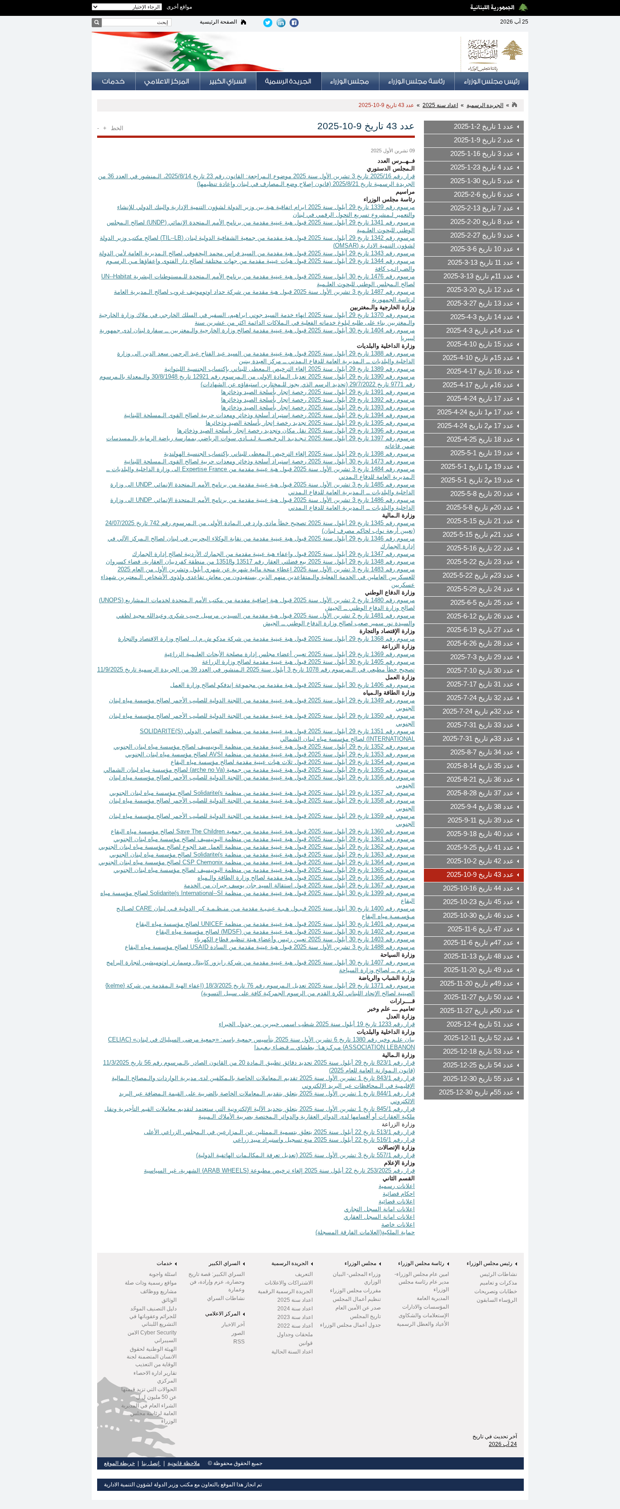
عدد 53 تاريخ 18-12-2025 (478, 1051)
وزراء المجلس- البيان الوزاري (357, 1278)
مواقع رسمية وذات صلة (151, 1283)
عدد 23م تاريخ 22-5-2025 (478, 575)
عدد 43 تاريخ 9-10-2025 (386, 105)
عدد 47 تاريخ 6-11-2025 (481, 929)
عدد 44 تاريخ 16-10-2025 (478, 888)
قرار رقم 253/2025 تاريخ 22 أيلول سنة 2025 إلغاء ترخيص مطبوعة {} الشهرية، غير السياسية (279, 1170)
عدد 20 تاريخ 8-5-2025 (482, 493)
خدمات (164, 1263)
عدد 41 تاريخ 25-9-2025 (480, 847)
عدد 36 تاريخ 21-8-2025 (480, 779)
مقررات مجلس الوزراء (355, 1290)
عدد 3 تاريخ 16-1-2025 (482, 153)
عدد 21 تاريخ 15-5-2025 (480, 521)
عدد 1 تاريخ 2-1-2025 (484, 126)
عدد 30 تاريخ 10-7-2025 (480, 670)
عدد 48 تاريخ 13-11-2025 (479, 956)
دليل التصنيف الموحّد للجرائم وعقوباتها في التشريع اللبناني (153, 1316)
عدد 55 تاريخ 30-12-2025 (478, 1078)
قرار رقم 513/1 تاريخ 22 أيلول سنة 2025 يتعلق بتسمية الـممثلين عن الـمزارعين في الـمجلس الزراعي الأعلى (279, 1132)
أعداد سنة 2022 (295, 1326)
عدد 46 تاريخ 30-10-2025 (478, 915)
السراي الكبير (224, 1263)
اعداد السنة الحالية (292, 1351)
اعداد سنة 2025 (440, 105)
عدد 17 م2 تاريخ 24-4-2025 (475, 425)
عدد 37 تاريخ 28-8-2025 (480, 793)
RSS (239, 1342)
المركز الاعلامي (222, 1313)
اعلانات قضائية (397, 1201)
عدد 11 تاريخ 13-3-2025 (481, 262)
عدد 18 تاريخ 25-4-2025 (480, 439)
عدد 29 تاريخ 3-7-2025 (482, 657)
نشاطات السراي (226, 1298)
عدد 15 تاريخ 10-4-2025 (480, 344)
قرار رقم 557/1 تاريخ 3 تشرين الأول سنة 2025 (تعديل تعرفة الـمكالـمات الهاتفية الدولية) (305, 1155)
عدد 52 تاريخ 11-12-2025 (479, 1038)
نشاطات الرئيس (498, 1274)
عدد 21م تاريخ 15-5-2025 (478, 534)
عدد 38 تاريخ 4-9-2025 (482, 806)
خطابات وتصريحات (495, 1291)
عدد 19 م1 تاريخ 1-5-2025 (477, 466)
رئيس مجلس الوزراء (489, 1263)
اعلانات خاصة (398, 1224)
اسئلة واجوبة (163, 1274)
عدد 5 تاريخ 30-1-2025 (482, 181)
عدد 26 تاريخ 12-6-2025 (480, 616)
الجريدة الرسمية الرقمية (285, 1291)
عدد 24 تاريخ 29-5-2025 (480, 589)
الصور (238, 1333)
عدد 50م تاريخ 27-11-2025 (477, 1010)
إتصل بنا (151, 1463)
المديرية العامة (433, 1298)
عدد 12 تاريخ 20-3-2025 (480, 289)
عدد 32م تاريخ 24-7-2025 (478, 711)
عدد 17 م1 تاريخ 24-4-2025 (475, 412)
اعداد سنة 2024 (295, 1308)
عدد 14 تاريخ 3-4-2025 (482, 317)
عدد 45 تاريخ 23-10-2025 (478, 901)
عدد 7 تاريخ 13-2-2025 (482, 208)
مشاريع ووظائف (158, 1291)
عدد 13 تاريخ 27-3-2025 (480, 303)
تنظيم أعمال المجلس (357, 1299)
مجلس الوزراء (360, 1263)
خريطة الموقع (119, 1463)
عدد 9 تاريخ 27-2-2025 (482, 235)
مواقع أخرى (179, 7)
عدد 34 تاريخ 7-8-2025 (482, 752)
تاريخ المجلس (365, 1316)
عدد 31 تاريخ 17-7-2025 (480, 684)
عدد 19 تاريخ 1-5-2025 (482, 453)
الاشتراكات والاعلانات (289, 1283)
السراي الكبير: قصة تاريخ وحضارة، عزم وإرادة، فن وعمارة (216, 1282)
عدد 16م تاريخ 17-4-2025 (478, 385)
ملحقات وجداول (295, 1334)
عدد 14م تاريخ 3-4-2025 (480, 330)
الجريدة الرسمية (485, 105)
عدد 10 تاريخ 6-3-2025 (482, 249)
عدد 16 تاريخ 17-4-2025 (480, 371)
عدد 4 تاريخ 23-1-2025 (482, 167)
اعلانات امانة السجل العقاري (379, 1216)
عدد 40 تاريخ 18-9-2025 (480, 833)
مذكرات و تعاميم (498, 1283)
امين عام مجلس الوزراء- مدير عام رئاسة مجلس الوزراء (421, 1282)
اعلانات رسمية (397, 1186)
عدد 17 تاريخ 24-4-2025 (480, 398)
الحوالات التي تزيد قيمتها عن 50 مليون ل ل (149, 1393)
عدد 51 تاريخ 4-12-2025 (480, 1024)
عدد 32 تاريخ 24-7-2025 (480, 697)
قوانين (306, 1343)
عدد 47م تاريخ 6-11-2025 (478, 942)
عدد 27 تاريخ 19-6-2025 (480, 629)
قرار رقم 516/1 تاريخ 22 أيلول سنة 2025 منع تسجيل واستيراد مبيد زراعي (324, 1139)
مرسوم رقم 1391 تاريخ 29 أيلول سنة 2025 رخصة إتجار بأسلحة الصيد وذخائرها (318, 392)
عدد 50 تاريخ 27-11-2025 (479, 997)
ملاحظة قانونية (183, 1463)
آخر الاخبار (233, 1324)
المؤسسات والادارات (425, 1307)
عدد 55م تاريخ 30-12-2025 (476, 1092)
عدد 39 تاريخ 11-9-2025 (481, 820)
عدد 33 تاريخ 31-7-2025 (480, 725)
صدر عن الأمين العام (358, 1308)
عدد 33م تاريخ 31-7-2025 (478, 738)
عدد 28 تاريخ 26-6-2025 (480, 643)
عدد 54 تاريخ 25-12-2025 (478, 1065)
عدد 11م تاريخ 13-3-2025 (478, 276)
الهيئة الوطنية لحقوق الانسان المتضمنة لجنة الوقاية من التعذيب (152, 1357)
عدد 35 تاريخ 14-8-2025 (480, 765)
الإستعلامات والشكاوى (424, 1315)
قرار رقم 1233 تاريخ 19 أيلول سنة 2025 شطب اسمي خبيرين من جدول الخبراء (317, 1024)
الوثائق (169, 1300)
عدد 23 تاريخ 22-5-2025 (480, 561)
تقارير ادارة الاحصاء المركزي (155, 1377)
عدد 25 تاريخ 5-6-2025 (482, 602)
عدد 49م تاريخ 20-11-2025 (477, 983)
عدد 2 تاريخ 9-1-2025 (484, 140)
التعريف (304, 1274)
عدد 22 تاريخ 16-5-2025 (480, 548)
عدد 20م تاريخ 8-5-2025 (480, 507)
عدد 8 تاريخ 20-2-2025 (482, 221)
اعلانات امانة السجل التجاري (379, 1209)
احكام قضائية (399, 1193)
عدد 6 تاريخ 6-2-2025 (484, 194)
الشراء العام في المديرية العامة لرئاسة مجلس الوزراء (149, 1413)
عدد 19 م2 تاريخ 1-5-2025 (477, 480)
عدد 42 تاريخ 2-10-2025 (480, 861)
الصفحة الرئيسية (218, 22)
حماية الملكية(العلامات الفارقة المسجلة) (365, 1232)
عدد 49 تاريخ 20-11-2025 (479, 970)
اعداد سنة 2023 (295, 1317)
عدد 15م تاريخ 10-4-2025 (478, 357)
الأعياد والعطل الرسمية (423, 1324)
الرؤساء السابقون (497, 1300)
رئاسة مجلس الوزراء (421, 1263)
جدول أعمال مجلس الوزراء (350, 1325)
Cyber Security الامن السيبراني (152, 1336)
